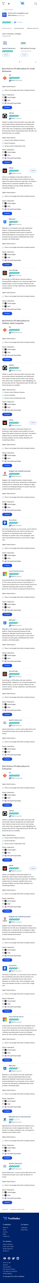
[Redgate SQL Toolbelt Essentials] (4, 474)
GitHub (11, 113)
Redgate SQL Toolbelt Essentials (19, 471)
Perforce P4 (5, 1209)
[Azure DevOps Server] (4, 574)
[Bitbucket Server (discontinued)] (4, 1119)
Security (5, 1265)
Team (4, 1230)
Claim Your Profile (8, 1246)
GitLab (11, 168)
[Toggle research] (9, 4)
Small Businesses (19, 28)
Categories (24, 1227)
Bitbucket (12, 219)
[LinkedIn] (17, 1258)
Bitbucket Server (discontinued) (20, 1117)
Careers (5, 1232)
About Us (5, 1227)
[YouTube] (4, 1258)
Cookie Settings (7, 1273)
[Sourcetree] (4, 522)
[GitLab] (4, 170)
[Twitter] (13, 1258)
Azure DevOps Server (16, 571)
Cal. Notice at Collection (10, 1271)
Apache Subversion (15, 720)
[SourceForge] (4, 273)
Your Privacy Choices (9, 1269)
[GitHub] (4, 116)
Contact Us (6, 1236)
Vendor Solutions (8, 1244)
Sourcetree (13, 520)
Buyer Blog (24, 1230)
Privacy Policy (7, 1267)
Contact (33, 170)
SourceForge (13, 270)
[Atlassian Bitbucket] (4, 221)
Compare (7, 107)
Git (10, 75)
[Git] (4, 78)
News (4, 1234)
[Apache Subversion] (4, 723)
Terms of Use (7, 1262)
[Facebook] (9, 1258)
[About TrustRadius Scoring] (10, 80)
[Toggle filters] (3, 4)
